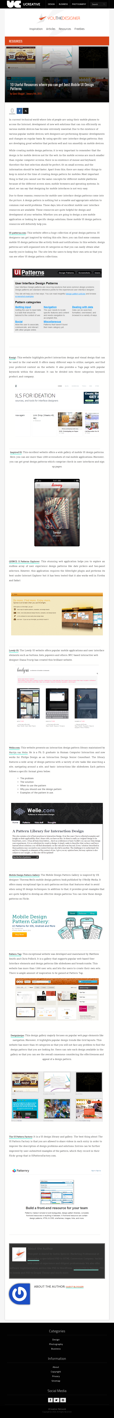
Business (56, 1348)
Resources (65, 28)
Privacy (56, 1376)
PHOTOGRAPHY (79, 4)
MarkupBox (33, 1259)
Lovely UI (13, 650)
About (56, 1367)
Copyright (56, 1371)
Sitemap (56, 1380)
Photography (56, 1344)
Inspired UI (16, 452)
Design (56, 1339)
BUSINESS (63, 4)
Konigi (12, 358)
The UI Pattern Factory (20, 1137)
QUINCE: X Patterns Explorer (24, 561)
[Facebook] (19, 111)
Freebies (80, 28)
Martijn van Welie (18, 752)
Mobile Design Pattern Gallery (24, 875)
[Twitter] (26, 111)
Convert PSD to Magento (86, 1268)
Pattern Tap (15, 954)
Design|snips (17, 1035)
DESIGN (51, 4)
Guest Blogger (19, 93)
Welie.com (14, 748)
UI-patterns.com (17, 233)
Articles (50, 28)
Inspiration (36, 28)
